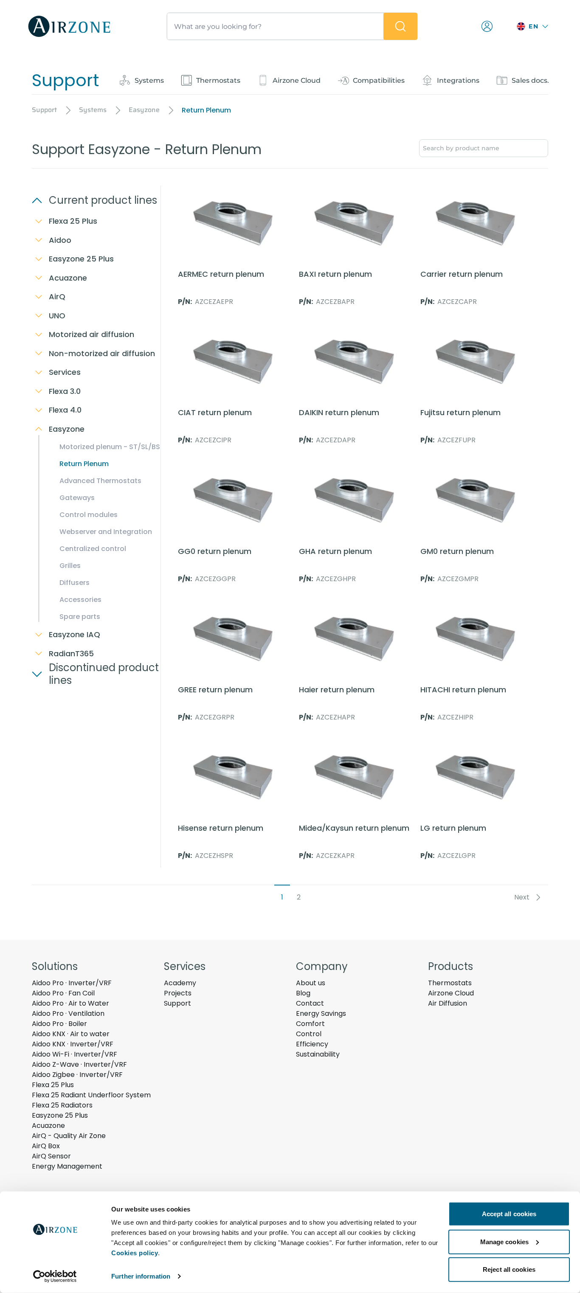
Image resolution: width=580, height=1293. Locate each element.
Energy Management (67, 1166)
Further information (140, 1276)
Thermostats (450, 983)
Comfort (310, 1024)
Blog (303, 993)
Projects (177, 993)
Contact (310, 1003)
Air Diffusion (447, 1003)
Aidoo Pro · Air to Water (70, 1003)
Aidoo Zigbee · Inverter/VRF (77, 1074)
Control (308, 1034)
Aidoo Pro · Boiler (59, 1024)
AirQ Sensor (51, 1156)
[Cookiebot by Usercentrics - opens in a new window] (55, 1276)
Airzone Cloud (451, 993)
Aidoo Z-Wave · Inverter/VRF (79, 1064)
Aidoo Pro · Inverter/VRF (72, 983)
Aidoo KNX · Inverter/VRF (72, 1044)
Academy (180, 983)
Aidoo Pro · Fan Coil (63, 993)
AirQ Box (46, 1146)
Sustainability (318, 1054)
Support (177, 1003)
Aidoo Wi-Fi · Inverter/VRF (74, 1054)
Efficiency (312, 1044)
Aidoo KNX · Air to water (71, 1034)
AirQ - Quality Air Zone (69, 1136)
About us (310, 983)
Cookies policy (134, 1252)
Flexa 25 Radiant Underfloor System (91, 1095)
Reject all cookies (509, 1269)
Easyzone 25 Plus (60, 1115)
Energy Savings (321, 1013)
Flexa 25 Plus (53, 1085)
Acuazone (48, 1125)
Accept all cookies (509, 1213)
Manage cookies (504, 1241)
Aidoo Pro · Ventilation (68, 1013)
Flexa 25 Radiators (62, 1105)
